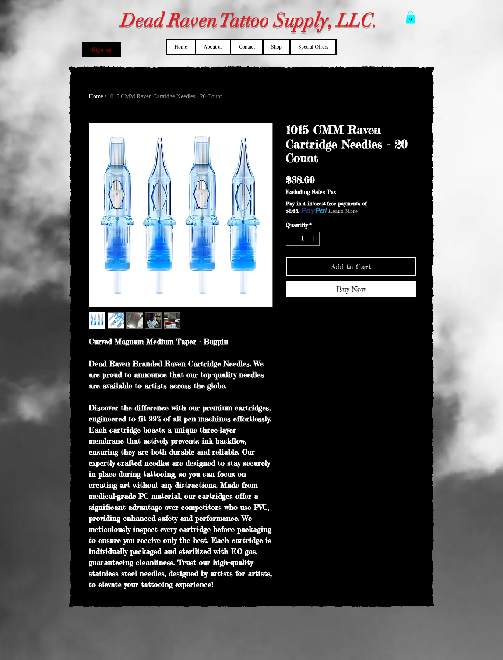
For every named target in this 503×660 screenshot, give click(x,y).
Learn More (343, 211)
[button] (101, 49)
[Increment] (314, 239)
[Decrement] (292, 239)
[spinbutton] (303, 239)
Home (96, 96)
